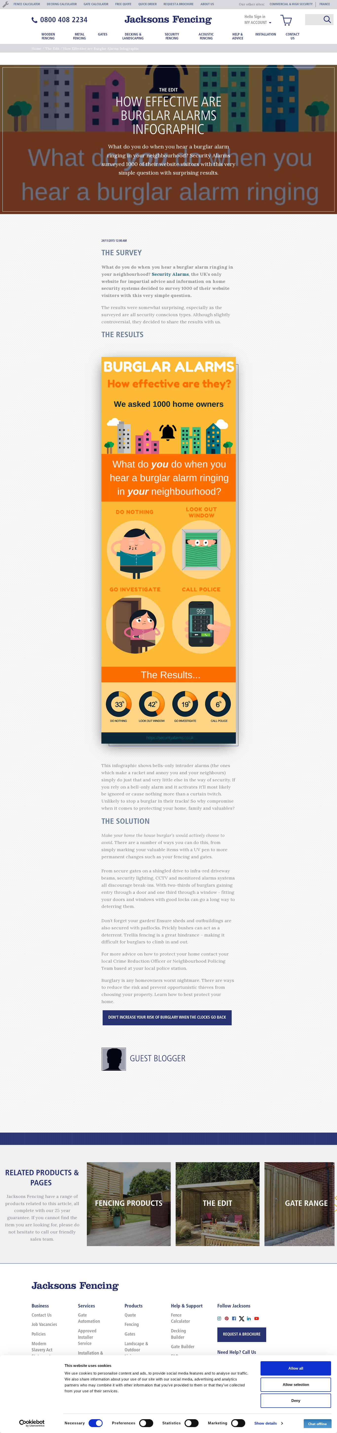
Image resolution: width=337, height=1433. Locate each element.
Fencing (132, 1325)
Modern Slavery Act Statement (42, 1350)
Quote (130, 1315)
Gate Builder (182, 1347)
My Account (255, 23)
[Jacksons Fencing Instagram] (221, 1318)
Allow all (295, 1368)
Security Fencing (172, 36)
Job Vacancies (44, 1325)
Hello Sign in (254, 17)
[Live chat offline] (317, 1423)
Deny (295, 1400)
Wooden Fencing (48, 36)
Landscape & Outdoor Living (136, 1350)
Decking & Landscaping (133, 36)
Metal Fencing (79, 36)
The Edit (52, 48)
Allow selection (296, 1384)
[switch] (146, 1423)
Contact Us (293, 36)
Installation (265, 35)
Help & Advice (237, 36)
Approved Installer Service (87, 1337)
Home (36, 48)
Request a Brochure (242, 1335)
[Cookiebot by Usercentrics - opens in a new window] (32, 1423)
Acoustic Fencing (206, 36)
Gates (102, 35)
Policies (39, 1334)
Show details (265, 1423)
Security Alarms (170, 274)
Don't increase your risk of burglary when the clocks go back (167, 1018)
